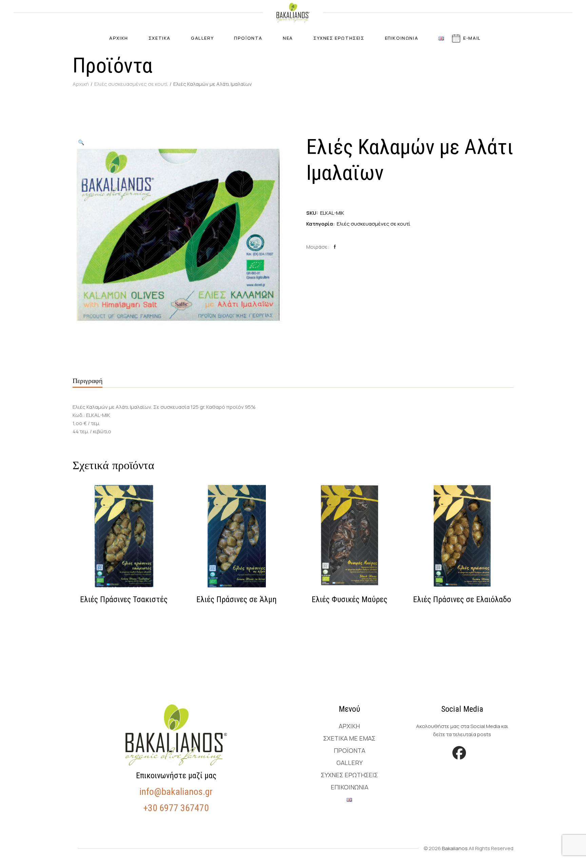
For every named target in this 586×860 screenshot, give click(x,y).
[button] (81, 142)
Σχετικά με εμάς (349, 738)
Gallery (349, 763)
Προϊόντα (349, 750)
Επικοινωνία (349, 787)
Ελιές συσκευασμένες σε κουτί (373, 223)
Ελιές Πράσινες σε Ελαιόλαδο (462, 599)
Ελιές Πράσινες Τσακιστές (124, 599)
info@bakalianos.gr (176, 791)
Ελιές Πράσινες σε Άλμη (236, 599)
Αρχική (349, 726)
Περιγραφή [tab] (87, 381)
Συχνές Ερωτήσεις (349, 775)
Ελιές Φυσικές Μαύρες (349, 599)
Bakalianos (455, 848)
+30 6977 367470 (176, 808)
